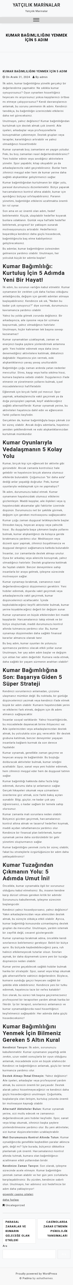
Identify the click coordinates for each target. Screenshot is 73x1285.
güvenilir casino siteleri (18, 1194)
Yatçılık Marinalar (36, 5)
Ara (5, 1246)
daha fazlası (11, 1199)
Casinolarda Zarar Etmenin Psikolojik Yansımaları (55, 1228)
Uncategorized (15, 1205)
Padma (27, 1278)
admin (44, 77)
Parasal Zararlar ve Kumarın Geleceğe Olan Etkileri (17, 1231)
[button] (36, 20)
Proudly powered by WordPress (36, 1273)
